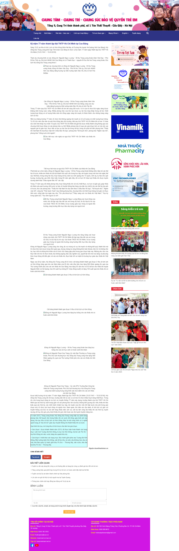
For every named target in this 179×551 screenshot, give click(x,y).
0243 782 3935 (43, 532)
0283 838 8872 (104, 529)
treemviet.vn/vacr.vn (44, 538)
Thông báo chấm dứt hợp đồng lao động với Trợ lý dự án (51, 481)
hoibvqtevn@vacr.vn (42, 535)
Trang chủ (37, 33)
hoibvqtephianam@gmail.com (106, 533)
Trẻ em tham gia (98, 33)
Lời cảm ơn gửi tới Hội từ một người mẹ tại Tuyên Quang (51, 477)
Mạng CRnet (113, 33)
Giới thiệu (47, 33)
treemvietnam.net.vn (44, 541)
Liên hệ (36, 38)
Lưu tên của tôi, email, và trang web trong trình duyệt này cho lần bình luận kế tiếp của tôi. (64, 506)
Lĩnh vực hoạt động (81, 33)
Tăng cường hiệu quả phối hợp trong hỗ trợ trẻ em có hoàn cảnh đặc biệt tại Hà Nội (60, 470)
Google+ (47, 457)
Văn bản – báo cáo (63, 33)
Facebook (35, 457)
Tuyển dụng (136, 33)
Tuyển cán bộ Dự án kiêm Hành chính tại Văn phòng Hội (51, 474)
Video (115, 202)
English (125, 33)
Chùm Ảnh (117, 289)
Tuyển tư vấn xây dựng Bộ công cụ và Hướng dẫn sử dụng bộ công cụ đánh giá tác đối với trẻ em (65, 466)
